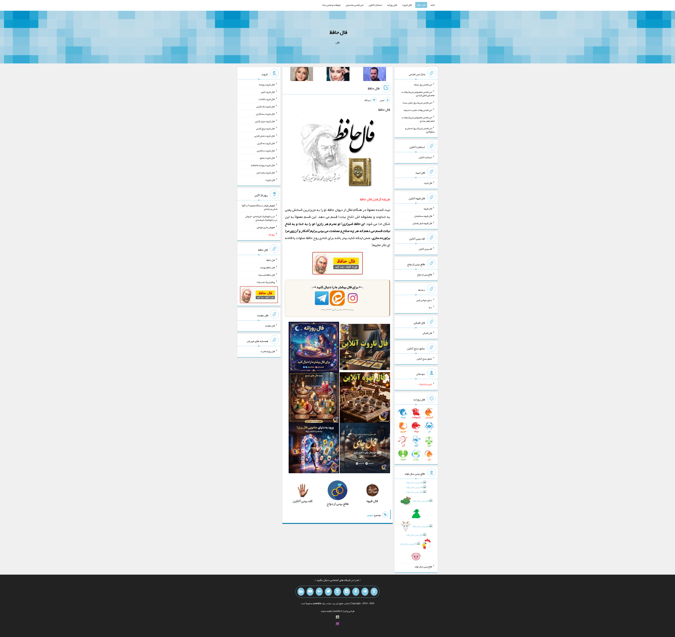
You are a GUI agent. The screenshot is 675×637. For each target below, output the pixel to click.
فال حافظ (421, 4)
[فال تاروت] (365, 348)
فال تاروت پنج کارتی (265, 128)
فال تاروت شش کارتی (264, 135)
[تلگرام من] (364, 592)
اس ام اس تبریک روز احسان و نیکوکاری (420, 130)
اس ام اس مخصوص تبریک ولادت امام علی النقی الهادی (418, 93)
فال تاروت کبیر (268, 91)
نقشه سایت (326, 611)
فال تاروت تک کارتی (265, 106)
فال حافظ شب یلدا (266, 274)
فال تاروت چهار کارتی (265, 121)
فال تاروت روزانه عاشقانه (263, 165)
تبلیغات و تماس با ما (331, 4)
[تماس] (337, 592)
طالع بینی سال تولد (423, 566)
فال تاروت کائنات (267, 99)
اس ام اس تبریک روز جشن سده (417, 102)
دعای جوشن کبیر (424, 300)
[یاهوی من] (374, 592)
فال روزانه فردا (268, 351)
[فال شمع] (314, 398)
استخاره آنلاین (375, 4)
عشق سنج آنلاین (424, 358)
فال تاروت (407, 4)
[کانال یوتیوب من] (310, 592)
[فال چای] (365, 449)
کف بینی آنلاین (425, 248)
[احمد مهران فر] (374, 74)
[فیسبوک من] (355, 592)
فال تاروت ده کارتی (266, 150)
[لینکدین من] (300, 592)
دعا (430, 307)
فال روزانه (392, 4)
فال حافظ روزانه (267, 267)
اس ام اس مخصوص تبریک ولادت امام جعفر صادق (418, 119)
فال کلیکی (427, 333)
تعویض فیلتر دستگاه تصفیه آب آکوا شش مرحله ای (259, 207)
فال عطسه (270, 325)
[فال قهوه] (365, 398)
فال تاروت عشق (267, 157)
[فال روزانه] (314, 348)
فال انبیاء (428, 182)
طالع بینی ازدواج (424, 274)
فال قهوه (428, 208)
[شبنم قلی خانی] (301, 74)
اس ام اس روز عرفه (423, 84)
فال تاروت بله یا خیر (265, 172)
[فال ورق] (314, 449)
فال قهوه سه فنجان (423, 215)
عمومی (370, 515)
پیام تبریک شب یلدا (266, 282)
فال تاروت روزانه (267, 84)
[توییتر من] (328, 592)
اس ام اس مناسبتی (354, 4)
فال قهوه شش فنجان (422, 223)
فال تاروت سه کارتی (265, 113)
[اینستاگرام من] (346, 592)
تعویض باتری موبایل (266, 227)
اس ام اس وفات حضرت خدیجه (418, 110)
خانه (433, 4)
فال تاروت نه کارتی (266, 143)
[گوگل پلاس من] (319, 592)
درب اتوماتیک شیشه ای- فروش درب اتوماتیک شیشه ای (261, 218)
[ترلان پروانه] (338, 74)
